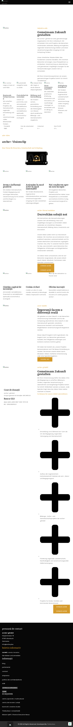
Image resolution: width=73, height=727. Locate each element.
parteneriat (6, 667)
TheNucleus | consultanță (11, 711)
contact (5, 671)
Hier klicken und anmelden (11, 655)
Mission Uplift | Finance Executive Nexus (16, 715)
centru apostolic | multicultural (13, 699)
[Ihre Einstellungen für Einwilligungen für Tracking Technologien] (70, 724)
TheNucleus (51, 724)
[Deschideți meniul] (69, 2)
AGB (3, 683)
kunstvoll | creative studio (11, 707)
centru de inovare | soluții (11, 702)
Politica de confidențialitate (10, 687)
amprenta (5, 675)
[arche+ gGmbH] (6, 2)
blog (3, 663)
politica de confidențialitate (12, 680)
